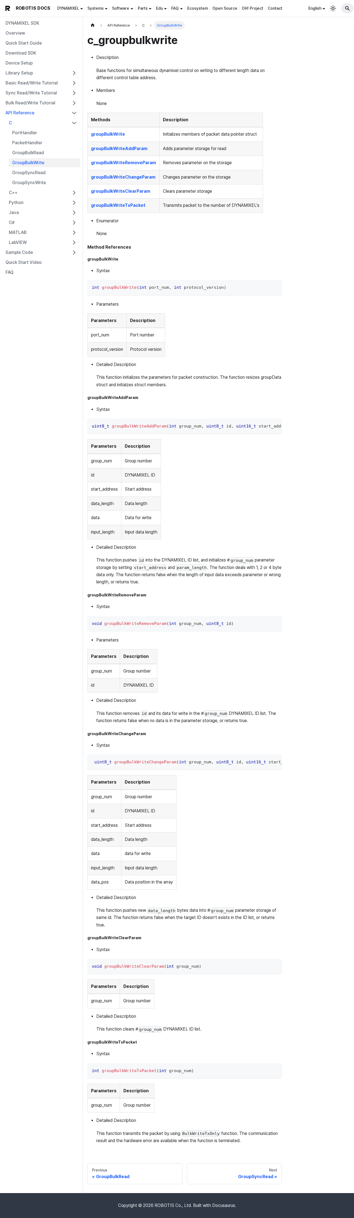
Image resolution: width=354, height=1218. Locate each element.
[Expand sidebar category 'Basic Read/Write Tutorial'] (74, 83)
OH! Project (252, 8)
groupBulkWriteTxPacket (118, 205)
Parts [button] (143, 8)
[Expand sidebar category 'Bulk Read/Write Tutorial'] (74, 103)
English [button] (314, 8)
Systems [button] (95, 8)
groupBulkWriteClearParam (120, 191)
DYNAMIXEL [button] (68, 8)
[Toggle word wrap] (265, 425)
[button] (41, 113)
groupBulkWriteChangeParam (123, 177)
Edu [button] (159, 8)
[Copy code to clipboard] (275, 286)
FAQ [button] (175, 8)
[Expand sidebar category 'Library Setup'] (74, 73)
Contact (275, 8)
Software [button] (120, 8)
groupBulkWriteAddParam (119, 148)
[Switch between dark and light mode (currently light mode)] (333, 8)
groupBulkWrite (108, 134)
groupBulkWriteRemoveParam (123, 162)
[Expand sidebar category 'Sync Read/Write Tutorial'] (74, 93)
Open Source (224, 8)
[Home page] (92, 25)
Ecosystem (197, 8)
